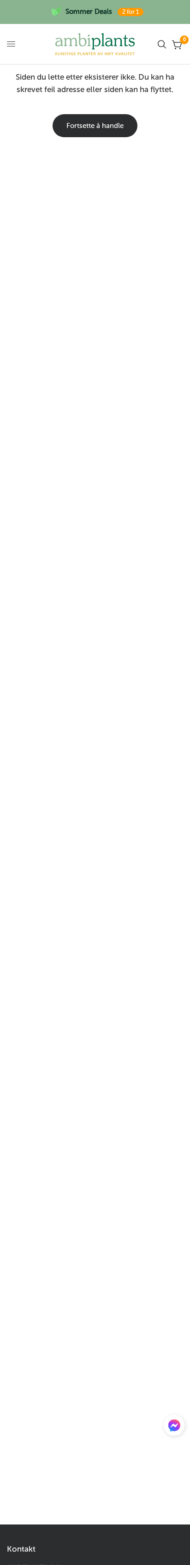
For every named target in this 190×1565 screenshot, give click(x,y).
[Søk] (162, 44)
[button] (174, 1427)
